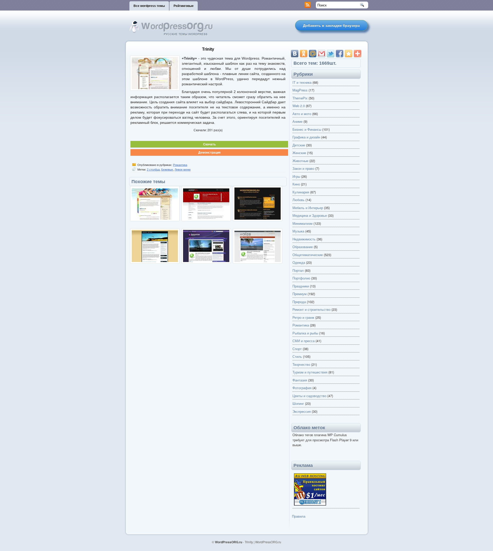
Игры (296, 176)
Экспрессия (301, 411)
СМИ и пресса (303, 340)
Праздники (300, 286)
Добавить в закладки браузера (331, 25)
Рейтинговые (184, 6)
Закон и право (303, 168)
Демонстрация (209, 152)
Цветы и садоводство (309, 395)
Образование (302, 246)
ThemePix (300, 98)
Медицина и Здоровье (309, 215)
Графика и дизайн (306, 137)
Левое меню (183, 169)
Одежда (298, 262)
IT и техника (301, 82)
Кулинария (300, 192)
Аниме (297, 121)
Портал (298, 270)
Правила (298, 516)
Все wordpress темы (149, 6)
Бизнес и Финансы (306, 129)
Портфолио (301, 278)
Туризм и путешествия (309, 372)
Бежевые (167, 169)
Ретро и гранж (303, 317)
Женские (299, 152)
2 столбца (153, 169)
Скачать (209, 144)
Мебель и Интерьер (307, 207)
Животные (300, 160)
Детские (298, 145)
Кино (296, 184)
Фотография (301, 387)
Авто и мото (301, 113)
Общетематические (307, 254)
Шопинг (298, 403)
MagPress (300, 90)
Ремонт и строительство (311, 309)
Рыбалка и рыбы (305, 333)
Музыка (298, 231)
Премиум (299, 293)
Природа (299, 301)
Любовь (298, 199)
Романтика (180, 164)
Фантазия (299, 380)
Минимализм (302, 223)
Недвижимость (304, 239)
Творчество (301, 364)
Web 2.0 (298, 105)
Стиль (297, 356)
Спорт (297, 348)
